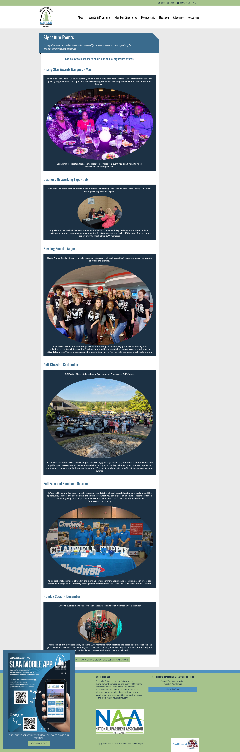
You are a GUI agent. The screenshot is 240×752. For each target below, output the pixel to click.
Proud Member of (180, 744)
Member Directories (126, 17)
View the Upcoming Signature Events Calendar (100, 659)
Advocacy (178, 17)
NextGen (164, 17)
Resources (193, 17)
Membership (148, 17)
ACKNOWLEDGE (39, 743)
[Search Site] (194, 3)
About (81, 17)
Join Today (172, 689)
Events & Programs (99, 17)
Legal (140, 743)
